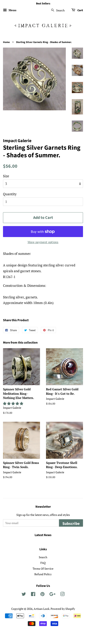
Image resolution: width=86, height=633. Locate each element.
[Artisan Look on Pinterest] (42, 595)
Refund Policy (43, 574)
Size (6, 176)
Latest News (43, 535)
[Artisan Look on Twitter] (24, 595)
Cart (80, 10)
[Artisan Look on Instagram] (62, 595)
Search (43, 557)
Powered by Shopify (63, 609)
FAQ (43, 563)
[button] (13, 403)
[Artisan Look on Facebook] (33, 595)
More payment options (43, 242)
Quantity (10, 194)
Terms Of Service (43, 568)
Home (6, 42)
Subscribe (71, 523)
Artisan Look (41, 609)
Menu (12, 10)
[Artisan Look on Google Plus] (52, 595)
